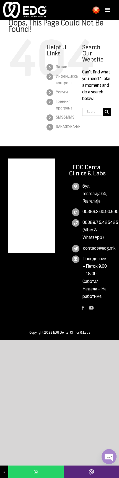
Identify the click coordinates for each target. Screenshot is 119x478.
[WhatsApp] (36, 472)
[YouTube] (91, 308)
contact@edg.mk (95, 248)
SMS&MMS (65, 117)
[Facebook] (83, 308)
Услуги (62, 92)
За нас (61, 67)
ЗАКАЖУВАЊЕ (68, 127)
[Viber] (91, 472)
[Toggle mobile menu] (108, 10)
